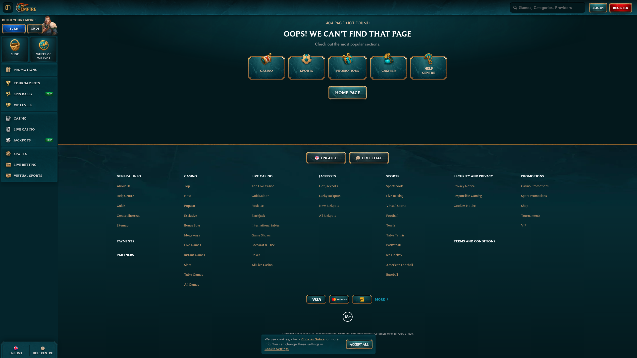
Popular (189, 205)
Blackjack (258, 215)
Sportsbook (394, 186)
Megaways (192, 235)
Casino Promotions (534, 186)
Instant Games (194, 255)
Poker (256, 255)
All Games (191, 284)
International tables (265, 225)
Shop (524, 205)
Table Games (193, 274)
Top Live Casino (263, 186)
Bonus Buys (192, 225)
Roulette (258, 205)
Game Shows (261, 235)
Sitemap (122, 225)
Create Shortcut (128, 215)
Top (187, 186)
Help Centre (125, 195)
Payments (125, 241)
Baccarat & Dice (263, 245)
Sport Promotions (534, 195)
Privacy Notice (464, 186)
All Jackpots (327, 215)
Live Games (192, 245)
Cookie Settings (277, 349)
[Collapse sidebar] (8, 8)
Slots (187, 265)
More (380, 299)
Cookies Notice (465, 205)
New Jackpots (329, 205)
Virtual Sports (396, 205)
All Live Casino (262, 265)
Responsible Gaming (468, 195)
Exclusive (190, 215)
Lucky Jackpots (329, 195)
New (187, 195)
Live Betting (394, 195)
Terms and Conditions (474, 241)
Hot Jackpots (328, 186)
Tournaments (530, 215)
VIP (524, 225)
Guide (121, 205)
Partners (125, 255)
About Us (123, 186)
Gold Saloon (260, 195)
